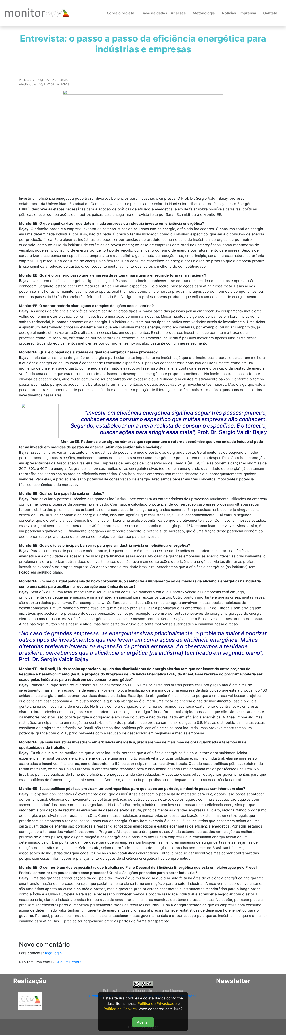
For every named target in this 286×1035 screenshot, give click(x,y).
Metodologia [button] (204, 13)
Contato (270, 13)
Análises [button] (179, 13)
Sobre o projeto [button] (121, 13)
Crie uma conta (68, 962)
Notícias (229, 13)
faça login (53, 953)
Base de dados (154, 13)
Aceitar (143, 1022)
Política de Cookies (120, 1009)
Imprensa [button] (248, 13)
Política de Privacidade (157, 1003)
